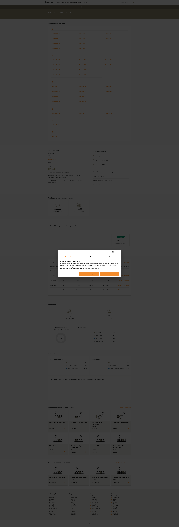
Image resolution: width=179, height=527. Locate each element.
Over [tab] (110, 256)
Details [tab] (89, 256)
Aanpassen (88, 274)
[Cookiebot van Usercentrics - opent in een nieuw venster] (113, 252)
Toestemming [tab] (68, 256)
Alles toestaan (109, 274)
